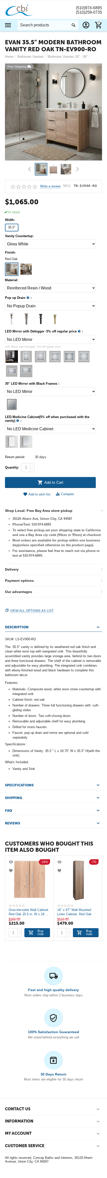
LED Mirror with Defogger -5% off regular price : (44, 331)
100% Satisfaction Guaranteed (53, 1032)
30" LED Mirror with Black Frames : (32, 383)
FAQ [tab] (8, 810)
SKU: (67, 186)
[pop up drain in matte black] (11, 318)
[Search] (73, 25)
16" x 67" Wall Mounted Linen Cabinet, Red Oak (74, 912)
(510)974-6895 (89, 8)
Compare (67, 494)
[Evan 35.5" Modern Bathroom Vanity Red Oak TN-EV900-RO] (53, 112)
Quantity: (12, 467)
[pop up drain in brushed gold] (55, 318)
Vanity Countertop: (19, 236)
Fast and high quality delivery (53, 990)
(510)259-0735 (89, 12)
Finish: (10, 252)
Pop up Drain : (18, 298)
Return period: (15, 457)
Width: (10, 220)
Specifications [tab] (19, 785)
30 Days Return (53, 1074)
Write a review (50, 186)
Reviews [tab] (12, 823)
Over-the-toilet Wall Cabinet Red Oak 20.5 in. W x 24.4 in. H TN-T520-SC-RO (28, 912)
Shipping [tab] (13, 798)
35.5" (11, 227)
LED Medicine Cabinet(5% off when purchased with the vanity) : (47, 419)
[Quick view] (11, 861)
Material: (11, 280)
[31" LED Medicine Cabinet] (11, 441)
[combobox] (47, 25)
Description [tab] (17, 627)
